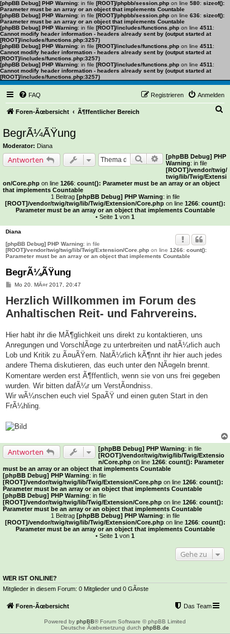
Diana (44, 145)
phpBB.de (156, 628)
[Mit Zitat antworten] (198, 239)
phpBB (85, 621)
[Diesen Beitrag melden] (182, 239)
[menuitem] (29, 95)
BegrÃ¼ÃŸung (39, 133)
